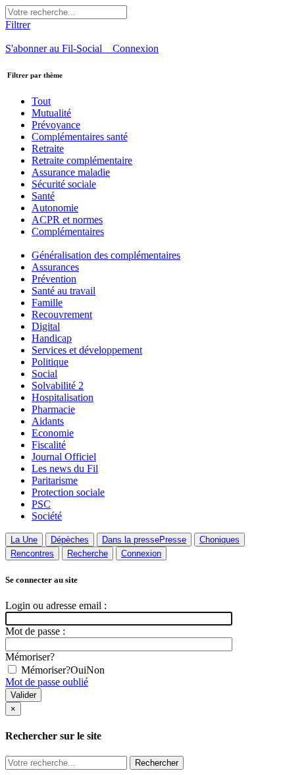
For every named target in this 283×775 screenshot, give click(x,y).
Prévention (54, 278)
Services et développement (87, 350)
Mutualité (51, 113)
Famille (47, 302)
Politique (50, 361)
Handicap (52, 338)
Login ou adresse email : (56, 605)
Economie (53, 433)
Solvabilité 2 (58, 385)
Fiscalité (49, 444)
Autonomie (55, 207)
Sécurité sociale (64, 184)
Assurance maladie (71, 172)
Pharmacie (53, 409)
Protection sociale (68, 492)
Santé (43, 195)
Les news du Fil (65, 468)
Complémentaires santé (80, 136)
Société (47, 515)
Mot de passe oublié (46, 681)
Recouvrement (62, 314)
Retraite (48, 148)
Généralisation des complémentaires (106, 255)
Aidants (48, 421)
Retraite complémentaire (82, 160)
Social (44, 373)
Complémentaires (68, 231)
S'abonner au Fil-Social (59, 48)
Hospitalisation (62, 397)
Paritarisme (55, 480)
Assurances (55, 267)
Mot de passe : (35, 631)
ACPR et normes (67, 219)
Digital (46, 326)
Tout (41, 101)
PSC (41, 504)
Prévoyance (56, 124)
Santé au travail (63, 290)
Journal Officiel (64, 456)
